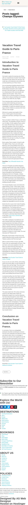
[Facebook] (1, 407)
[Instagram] (15, 407)
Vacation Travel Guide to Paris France (11, 49)
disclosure (11, 493)
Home (5, 9)
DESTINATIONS (9, 411)
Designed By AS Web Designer (13, 500)
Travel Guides (5, 58)
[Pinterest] (12, 407)
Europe (17, 56)
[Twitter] (8, 407)
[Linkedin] (5, 407)
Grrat (13, 56)
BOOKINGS (7, 432)
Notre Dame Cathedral (14, 215)
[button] (18, 2)
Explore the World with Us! (11, 401)
